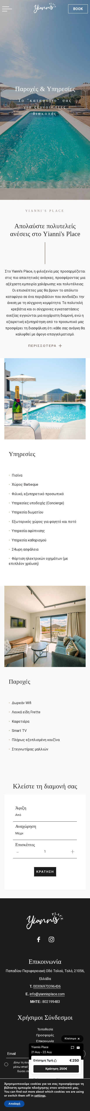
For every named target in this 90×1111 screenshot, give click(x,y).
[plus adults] (72, 851)
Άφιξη (20, 807)
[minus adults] (17, 851)
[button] (56, 1068)
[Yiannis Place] (45, 921)
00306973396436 (47, 986)
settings (39, 1096)
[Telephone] (20, 8)
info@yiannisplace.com (47, 994)
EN (42, 9)
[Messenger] (72, 1047)
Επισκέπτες (25, 844)
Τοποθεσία (45, 1029)
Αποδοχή (14, 1104)
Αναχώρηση (25, 826)
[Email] (78, 1047)
